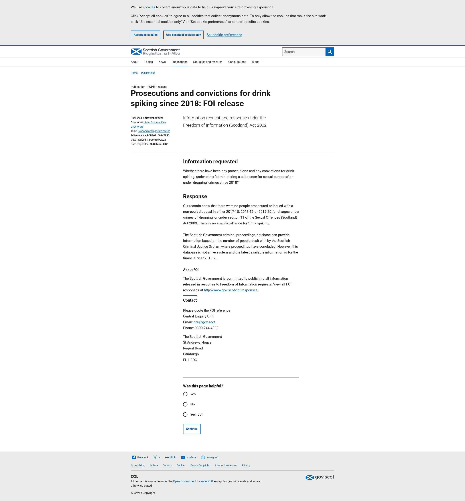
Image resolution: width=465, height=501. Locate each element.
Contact (167, 465)
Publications (179, 62)
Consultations (237, 62)
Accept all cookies (145, 35)
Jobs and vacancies (226, 465)
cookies (149, 7)
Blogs (255, 62)
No (192, 404)
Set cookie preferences (224, 35)
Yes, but (196, 414)
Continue (192, 429)
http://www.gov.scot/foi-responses (231, 290)
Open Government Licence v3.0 (193, 481)
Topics (148, 62)
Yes (193, 394)
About (134, 62)
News (162, 62)
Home (134, 72)
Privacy (246, 465)
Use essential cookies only (183, 35)
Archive (153, 465)
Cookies (181, 465)
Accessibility (138, 465)
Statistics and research (208, 62)
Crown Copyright (200, 465)
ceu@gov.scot (204, 322)
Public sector (162, 131)
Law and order (146, 131)
